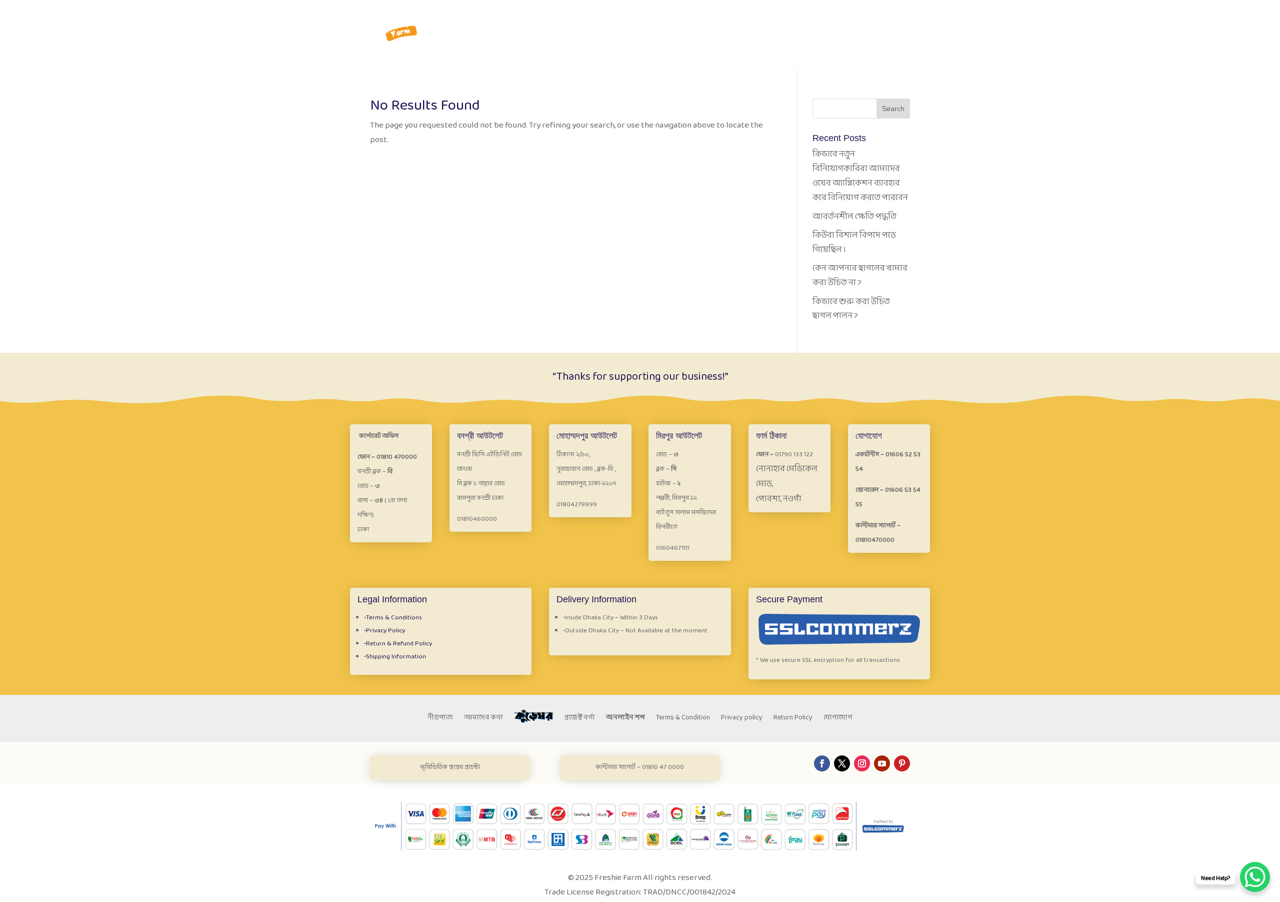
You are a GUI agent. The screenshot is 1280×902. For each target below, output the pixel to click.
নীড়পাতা (725, 21)
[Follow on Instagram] (862, 763)
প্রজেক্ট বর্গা (768, 21)
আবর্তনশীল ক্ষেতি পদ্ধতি (854, 217)
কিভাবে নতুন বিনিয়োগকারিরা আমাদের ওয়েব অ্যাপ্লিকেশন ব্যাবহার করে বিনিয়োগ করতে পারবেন (860, 176)
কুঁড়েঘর (807, 21)
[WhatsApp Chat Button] (1255, 877)
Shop (838, 21)
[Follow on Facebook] (822, 763)
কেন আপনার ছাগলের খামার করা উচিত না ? (860, 275)
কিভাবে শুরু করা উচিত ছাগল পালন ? (851, 309)
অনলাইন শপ (625, 718)
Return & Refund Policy (398, 643)
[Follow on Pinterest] (902, 763)
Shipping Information (395, 656)
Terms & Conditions (393, 617)
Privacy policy (741, 718)
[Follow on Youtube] (882, 763)
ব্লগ (863, 21)
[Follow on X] (842, 763)
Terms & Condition (683, 718)
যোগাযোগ (894, 21)
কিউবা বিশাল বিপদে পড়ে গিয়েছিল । (854, 242)
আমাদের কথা (483, 718)
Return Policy (793, 718)
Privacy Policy (384, 630)
